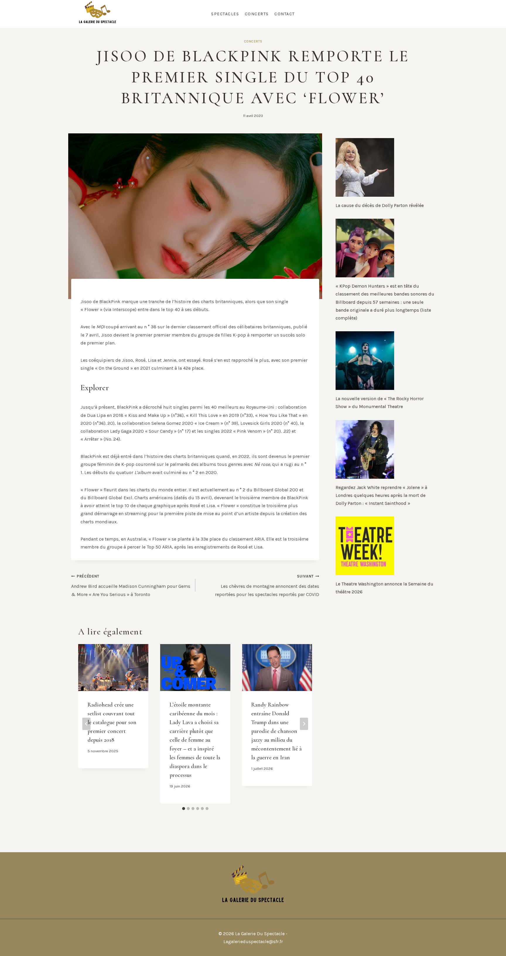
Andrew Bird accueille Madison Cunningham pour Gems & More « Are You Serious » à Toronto (130, 585)
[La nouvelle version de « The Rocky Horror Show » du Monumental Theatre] (385, 360)
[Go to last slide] (86, 724)
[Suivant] (304, 724)
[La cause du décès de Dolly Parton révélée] (385, 167)
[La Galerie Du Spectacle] (97, 14)
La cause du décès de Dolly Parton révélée (380, 205)
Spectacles (225, 13)
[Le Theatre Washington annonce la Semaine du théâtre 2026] (385, 546)
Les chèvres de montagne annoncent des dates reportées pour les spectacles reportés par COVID (267, 585)
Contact (284, 13)
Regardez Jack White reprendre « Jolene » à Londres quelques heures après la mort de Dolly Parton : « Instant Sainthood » (381, 495)
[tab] (183, 808)
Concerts (257, 13)
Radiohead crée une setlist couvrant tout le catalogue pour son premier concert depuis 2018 (112, 722)
